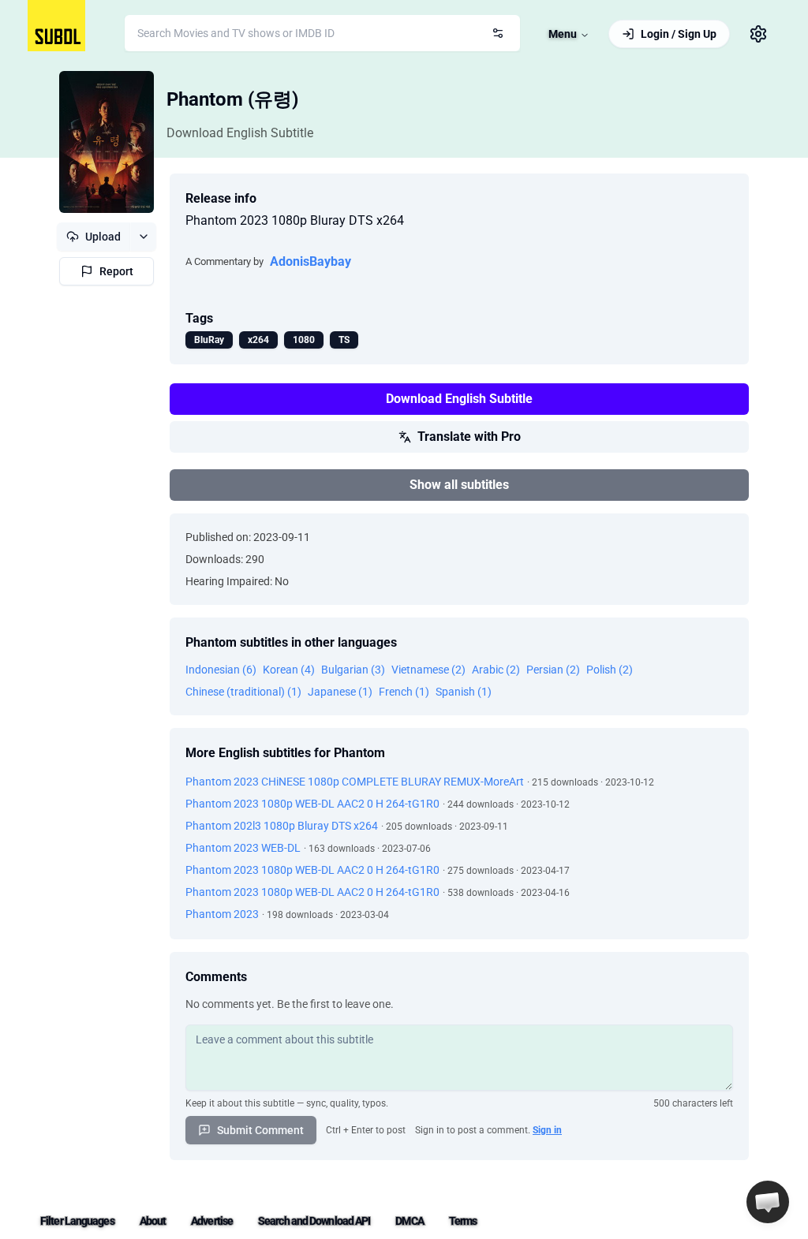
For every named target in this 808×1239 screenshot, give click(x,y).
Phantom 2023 (222, 914)
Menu (562, 34)
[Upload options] (143, 236)
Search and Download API (314, 1221)
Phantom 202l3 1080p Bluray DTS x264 (281, 825)
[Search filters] (498, 33)
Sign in (547, 1130)
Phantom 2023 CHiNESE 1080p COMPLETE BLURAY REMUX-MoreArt (354, 781)
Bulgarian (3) (353, 669)
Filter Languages (77, 1221)
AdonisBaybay (310, 261)
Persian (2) (553, 669)
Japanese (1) (340, 691)
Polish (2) (609, 669)
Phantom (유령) (232, 99)
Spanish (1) (464, 691)
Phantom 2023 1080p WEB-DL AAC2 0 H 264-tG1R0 (312, 803)
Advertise (212, 1221)
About (153, 1221)
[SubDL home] (56, 25)
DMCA (409, 1221)
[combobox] (322, 33)
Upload (103, 236)
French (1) (404, 691)
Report (116, 271)
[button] (767, 1202)
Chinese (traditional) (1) (243, 691)
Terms (463, 1221)
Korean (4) (289, 669)
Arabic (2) (496, 669)
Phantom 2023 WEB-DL (243, 848)
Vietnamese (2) (428, 669)
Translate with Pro (469, 436)
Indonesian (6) (220, 669)
